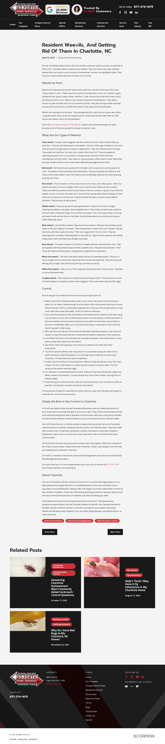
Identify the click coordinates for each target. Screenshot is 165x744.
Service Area (91, 694)
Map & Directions (53, 684)
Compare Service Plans (95, 685)
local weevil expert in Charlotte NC (66, 124)
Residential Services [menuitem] (80, 24)
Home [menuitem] (12, 24)
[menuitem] (13, 739)
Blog (88, 707)
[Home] (27, 9)
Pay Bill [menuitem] (150, 24)
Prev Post (49, 532)
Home (88, 677)
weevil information (53, 520)
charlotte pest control (107, 520)
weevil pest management (79, 520)
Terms (88, 702)
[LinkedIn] (136, 12)
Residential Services (94, 690)
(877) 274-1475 (112, 464)
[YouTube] (131, 12)
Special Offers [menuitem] (62, 24)
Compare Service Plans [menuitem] (43, 24)
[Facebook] (120, 12)
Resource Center (93, 698)
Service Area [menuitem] (122, 24)
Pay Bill (89, 720)
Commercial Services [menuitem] (102, 24)
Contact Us (90, 715)
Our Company (92, 681)
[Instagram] (125, 12)
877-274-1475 (143, 6)
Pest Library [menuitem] (137, 24)
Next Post (115, 532)
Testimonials (91, 711)
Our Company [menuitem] (23, 24)
